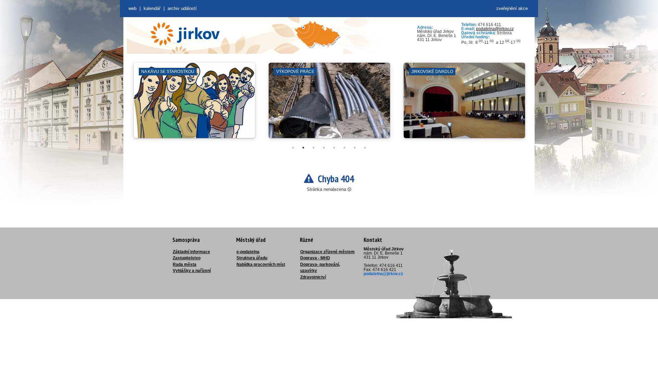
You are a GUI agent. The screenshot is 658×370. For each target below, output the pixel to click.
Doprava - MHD (315, 258)
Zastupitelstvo (186, 258)
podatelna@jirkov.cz (495, 29)
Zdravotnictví (313, 277)
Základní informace (191, 252)
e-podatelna (247, 252)
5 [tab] (334, 147)
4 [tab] (323, 147)
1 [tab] (293, 147)
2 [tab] (303, 147)
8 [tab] (365, 147)
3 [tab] (313, 147)
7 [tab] (354, 147)
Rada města (184, 264)
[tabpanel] (194, 104)
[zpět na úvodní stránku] (185, 34)
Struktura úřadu (251, 258)
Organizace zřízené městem (327, 252)
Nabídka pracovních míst (260, 264)
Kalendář (152, 8)
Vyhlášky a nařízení (192, 271)
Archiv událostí (182, 8)
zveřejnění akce (512, 8)
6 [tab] (344, 147)
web (132, 8)
